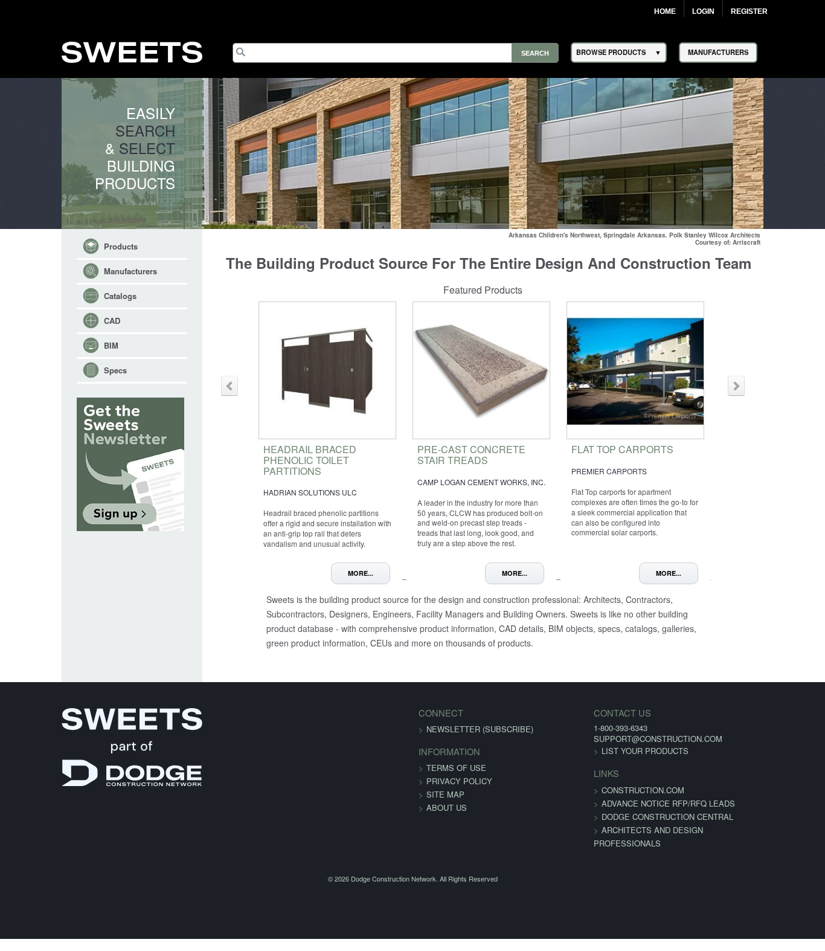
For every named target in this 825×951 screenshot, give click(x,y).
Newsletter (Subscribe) (479, 737)
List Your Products (624, 759)
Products (68, 246)
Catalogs (67, 295)
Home (665, 11)
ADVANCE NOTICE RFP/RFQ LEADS (647, 811)
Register (749, 11)
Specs (62, 370)
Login (703, 11)
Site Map (445, 802)
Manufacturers (77, 271)
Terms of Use (456, 776)
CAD (59, 320)
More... (371, 573)
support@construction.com (637, 747)
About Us (446, 816)
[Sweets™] (132, 50)
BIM (58, 345)
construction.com (622, 798)
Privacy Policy (459, 789)
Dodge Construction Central (647, 825)
